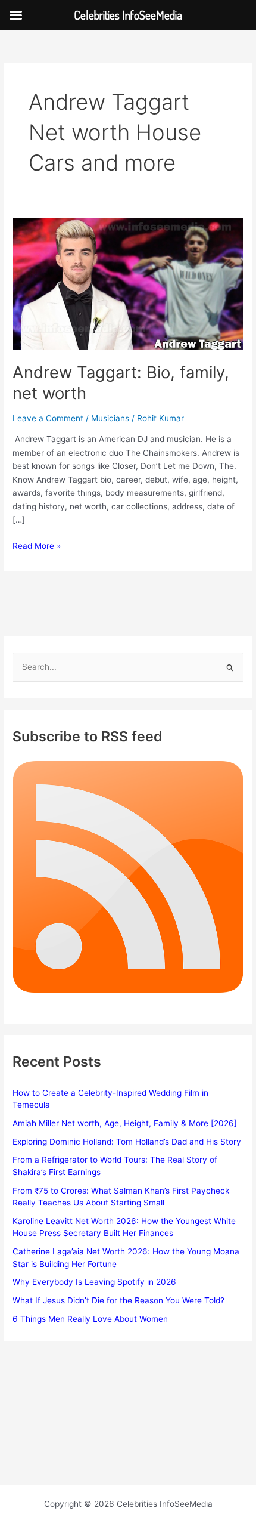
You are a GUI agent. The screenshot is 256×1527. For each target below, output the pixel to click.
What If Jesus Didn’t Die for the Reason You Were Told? (118, 1300)
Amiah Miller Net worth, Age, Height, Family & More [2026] (125, 1123)
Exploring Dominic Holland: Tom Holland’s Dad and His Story (127, 1141)
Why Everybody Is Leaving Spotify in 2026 (94, 1282)
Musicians (110, 418)
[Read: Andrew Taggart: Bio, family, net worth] (128, 283)
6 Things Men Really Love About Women (90, 1319)
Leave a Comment (48, 418)
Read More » (37, 546)
